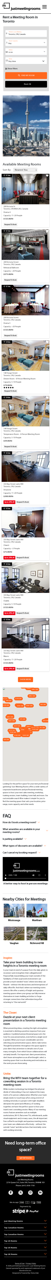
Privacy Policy (31, 1263)
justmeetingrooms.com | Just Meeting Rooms (29, 1266)
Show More (25, 680)
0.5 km (8, 453)
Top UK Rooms (10, 1254)
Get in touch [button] (25, 1158)
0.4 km (8, 342)
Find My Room (27, 76)
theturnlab (35, 1273)
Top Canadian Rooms (14, 1227)
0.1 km (8, 175)
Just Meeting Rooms (13, 1221)
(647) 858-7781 (28, 1185)
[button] (35, 689)
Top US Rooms (10, 1241)
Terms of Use (19, 1263)
